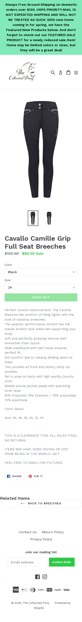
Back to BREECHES (44, 503)
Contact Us (28, 532)
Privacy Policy (41, 539)
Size (8, 280)
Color (8, 264)
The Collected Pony (36, 602)
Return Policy (52, 532)
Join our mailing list (41, 552)
